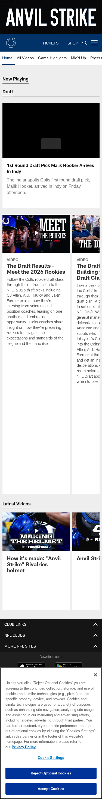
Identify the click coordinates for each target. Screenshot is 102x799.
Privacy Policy (66, 747)
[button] (51, 143)
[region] (51, 736)
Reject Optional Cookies (51, 773)
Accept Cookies (51, 788)
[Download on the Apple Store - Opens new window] (31, 667)
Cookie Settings (51, 757)
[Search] (84, 43)
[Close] (95, 680)
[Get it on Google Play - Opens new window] (68, 669)
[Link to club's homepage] (10, 40)
